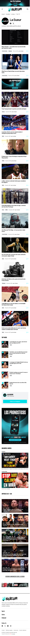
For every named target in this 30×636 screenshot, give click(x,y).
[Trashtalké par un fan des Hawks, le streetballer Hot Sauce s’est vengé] (15, 294)
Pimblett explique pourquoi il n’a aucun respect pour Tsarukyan (18, 373)
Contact (3, 630)
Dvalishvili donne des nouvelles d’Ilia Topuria (17, 383)
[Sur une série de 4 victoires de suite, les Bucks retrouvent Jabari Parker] (15, 245)
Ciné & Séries (4, 51)
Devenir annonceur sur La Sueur (14, 576)
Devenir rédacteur (22, 630)
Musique (10, 51)
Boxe (3, 209)
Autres (3, 614)
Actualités (8, 14)
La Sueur (13, 14)
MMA (3, 160)
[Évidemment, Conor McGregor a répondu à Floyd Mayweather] (15, 147)
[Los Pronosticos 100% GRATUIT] (15, 3)
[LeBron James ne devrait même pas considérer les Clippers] (15, 171)
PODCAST (4, 618)
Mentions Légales (9, 630)
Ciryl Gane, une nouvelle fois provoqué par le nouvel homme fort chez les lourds (18, 353)
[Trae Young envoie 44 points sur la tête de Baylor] (15, 99)
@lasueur (10, 394)
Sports (3, 611)
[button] (2, 9)
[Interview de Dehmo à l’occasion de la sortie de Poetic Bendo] (15, 269)
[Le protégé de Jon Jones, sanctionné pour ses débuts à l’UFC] (5, 344)
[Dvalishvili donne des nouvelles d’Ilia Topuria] (5, 385)
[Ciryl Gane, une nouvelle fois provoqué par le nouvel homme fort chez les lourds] (5, 354)
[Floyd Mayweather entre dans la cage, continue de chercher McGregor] (15, 196)
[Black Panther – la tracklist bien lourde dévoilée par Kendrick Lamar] (15, 37)
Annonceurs (16, 630)
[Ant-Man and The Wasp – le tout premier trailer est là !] (15, 220)
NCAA (3, 111)
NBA (3, 136)
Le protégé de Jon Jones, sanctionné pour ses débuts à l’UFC (18, 342)
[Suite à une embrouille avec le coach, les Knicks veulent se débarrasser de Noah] (15, 318)
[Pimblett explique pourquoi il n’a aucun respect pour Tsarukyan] (5, 375)
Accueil (3, 14)
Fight (11, 344)
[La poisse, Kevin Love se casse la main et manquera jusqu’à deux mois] (15, 122)
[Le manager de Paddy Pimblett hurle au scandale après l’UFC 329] (5, 364)
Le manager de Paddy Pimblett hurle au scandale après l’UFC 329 (18, 362)
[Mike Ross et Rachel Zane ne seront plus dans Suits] (15, 61)
